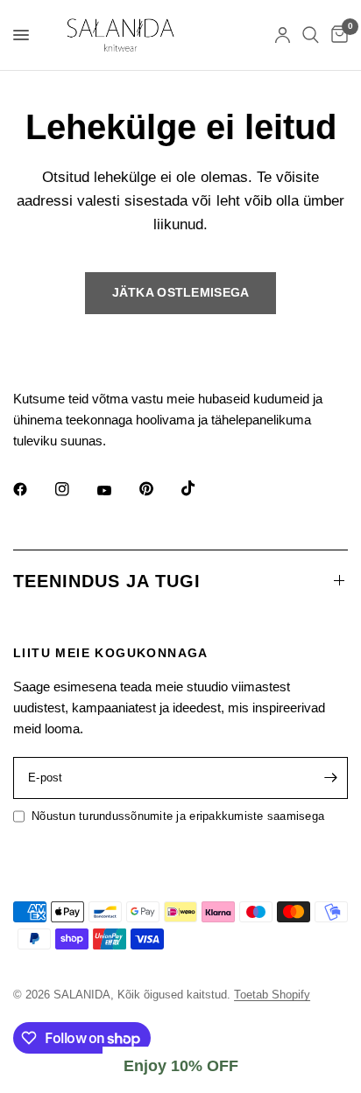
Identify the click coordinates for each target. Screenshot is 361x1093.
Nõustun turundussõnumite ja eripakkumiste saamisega (178, 816)
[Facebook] (32, 489)
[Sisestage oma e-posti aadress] (330, 778)
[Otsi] (310, 35)
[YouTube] (116, 491)
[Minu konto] (282, 35)
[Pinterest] (158, 488)
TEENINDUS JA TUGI (107, 581)
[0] (336, 35)
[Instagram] (74, 489)
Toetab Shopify (272, 994)
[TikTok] (200, 488)
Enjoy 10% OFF (181, 1066)
